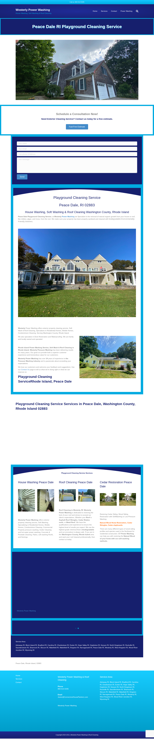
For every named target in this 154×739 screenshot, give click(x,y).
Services (104, 11)
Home (95, 11)
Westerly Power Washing (26, 611)
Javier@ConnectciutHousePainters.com (73, 697)
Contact (114, 11)
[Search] (136, 11)
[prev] (22, 73)
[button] (77, 126)
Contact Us (25, 370)
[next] (132, 73)
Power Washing (126, 11)
